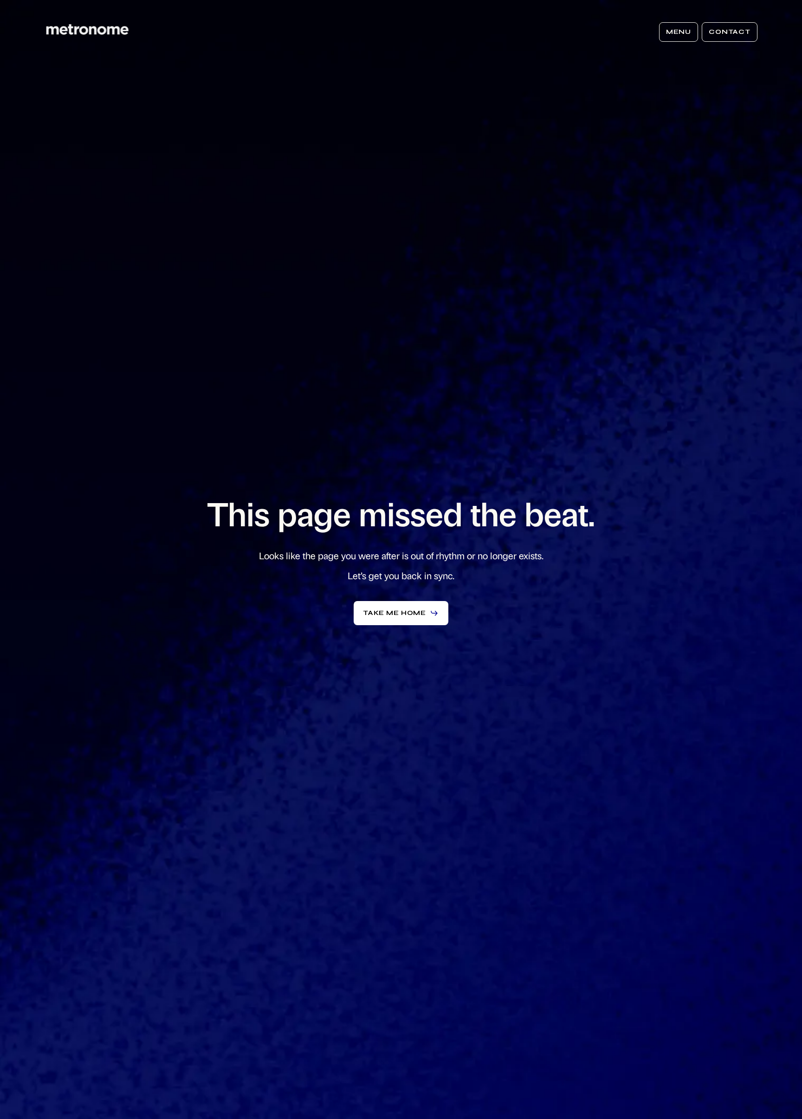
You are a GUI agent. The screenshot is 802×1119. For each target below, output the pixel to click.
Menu (678, 32)
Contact (729, 32)
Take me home (394, 613)
